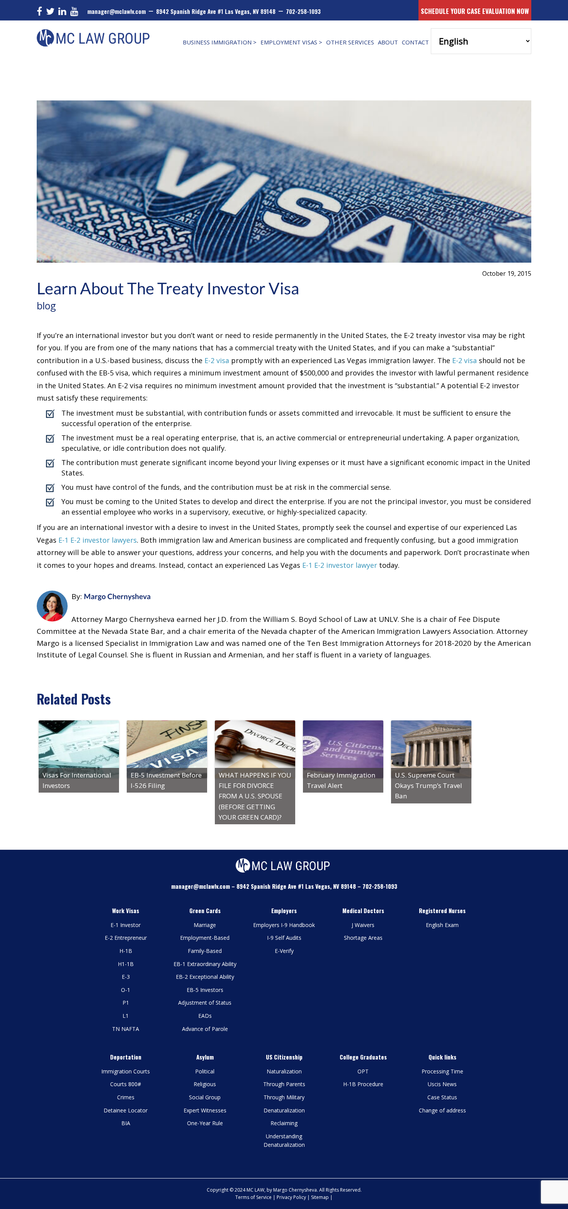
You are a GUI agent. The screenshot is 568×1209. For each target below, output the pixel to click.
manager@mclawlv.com (116, 11)
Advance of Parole (205, 1028)
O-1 (125, 989)
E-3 (126, 976)
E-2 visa (216, 360)
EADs (205, 1015)
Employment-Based (205, 937)
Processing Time (442, 1071)
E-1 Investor (126, 925)
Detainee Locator (126, 1110)
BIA (125, 1123)
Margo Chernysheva (117, 596)
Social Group (205, 1097)
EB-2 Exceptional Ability (205, 976)
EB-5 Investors (205, 989)
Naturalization (284, 1071)
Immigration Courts (125, 1071)
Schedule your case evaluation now (475, 11)
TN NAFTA (125, 1028)
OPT (363, 1071)
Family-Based (205, 950)
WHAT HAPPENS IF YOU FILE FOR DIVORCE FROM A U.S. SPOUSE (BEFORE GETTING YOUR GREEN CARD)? (255, 796)
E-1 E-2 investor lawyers (97, 540)
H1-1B (126, 964)
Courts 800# (125, 1084)
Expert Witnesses (205, 1110)
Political (204, 1071)
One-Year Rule (205, 1123)
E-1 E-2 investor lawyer (339, 565)
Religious (205, 1084)
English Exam (442, 925)
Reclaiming (284, 1123)
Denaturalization (284, 1110)
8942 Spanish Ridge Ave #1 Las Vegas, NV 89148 (215, 11)
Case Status (442, 1097)
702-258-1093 (303, 11)
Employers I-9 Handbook (284, 925)
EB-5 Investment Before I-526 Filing (166, 780)
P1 (125, 1002)
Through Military (284, 1097)
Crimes (125, 1097)
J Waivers (363, 925)
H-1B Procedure (363, 1084)
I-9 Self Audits (284, 937)
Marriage (205, 925)
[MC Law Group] (95, 32)
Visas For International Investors (77, 780)
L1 (125, 1015)
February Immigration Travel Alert (341, 780)
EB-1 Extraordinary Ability (204, 964)
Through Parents (284, 1084)
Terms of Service (253, 1197)
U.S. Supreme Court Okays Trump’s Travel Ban (428, 785)
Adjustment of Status (204, 1002)
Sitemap (320, 1197)
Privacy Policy (291, 1197)
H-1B (125, 950)
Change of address (442, 1110)
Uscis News (442, 1084)
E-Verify (284, 950)
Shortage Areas (363, 937)
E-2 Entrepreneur (126, 937)
